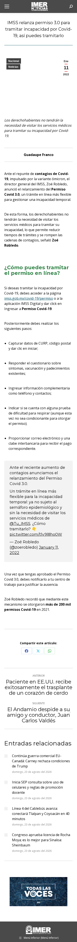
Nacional (13, 61)
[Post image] (6, 756)
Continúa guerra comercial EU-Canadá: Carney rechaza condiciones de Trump (41, 761)
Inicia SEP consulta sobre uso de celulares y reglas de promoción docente (38, 787)
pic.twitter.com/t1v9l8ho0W (36, 534)
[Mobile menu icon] (6, 6)
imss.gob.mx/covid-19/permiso (28, 298)
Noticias (13, 66)
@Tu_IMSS (20, 523)
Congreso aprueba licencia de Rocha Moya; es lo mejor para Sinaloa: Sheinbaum (41, 839)
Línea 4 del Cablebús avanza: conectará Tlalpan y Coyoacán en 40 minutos (41, 813)
